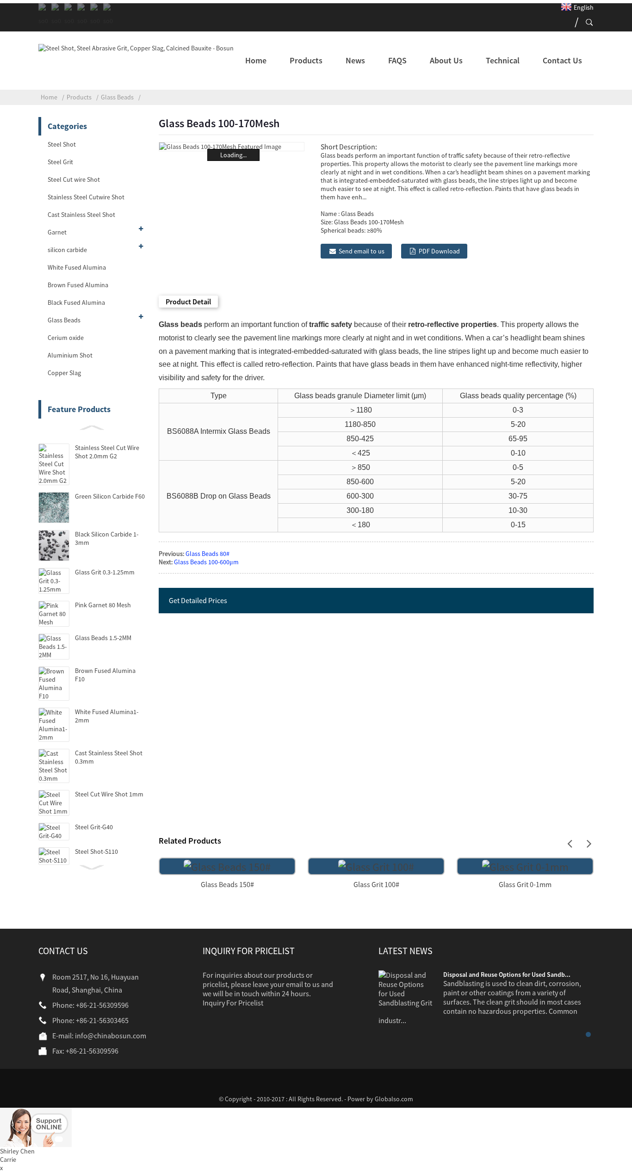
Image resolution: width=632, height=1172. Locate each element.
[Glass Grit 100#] (376, 865)
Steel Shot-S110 (96, 851)
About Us (446, 60)
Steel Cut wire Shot (74, 179)
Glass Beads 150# (227, 884)
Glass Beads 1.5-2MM (103, 638)
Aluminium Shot (70, 355)
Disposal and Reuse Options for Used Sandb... (506, 974)
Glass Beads (117, 97)
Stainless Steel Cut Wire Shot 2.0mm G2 (107, 452)
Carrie (8, 1159)
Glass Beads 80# (207, 553)
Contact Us (562, 60)
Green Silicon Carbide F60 (110, 496)
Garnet (57, 232)
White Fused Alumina (77, 267)
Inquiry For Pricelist (233, 1002)
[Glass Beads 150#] (227, 865)
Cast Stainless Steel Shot (81, 214)
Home (255, 60)
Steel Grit (60, 162)
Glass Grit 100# (376, 884)
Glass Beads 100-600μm (206, 562)
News (355, 60)
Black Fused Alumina (76, 302)
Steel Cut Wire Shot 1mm (109, 794)
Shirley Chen (17, 1151)
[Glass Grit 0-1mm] (525, 865)
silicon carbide (67, 250)
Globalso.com (394, 1099)
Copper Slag (64, 373)
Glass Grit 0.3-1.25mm (105, 572)
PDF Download (439, 251)
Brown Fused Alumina (78, 285)
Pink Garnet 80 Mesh (103, 605)
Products (306, 60)
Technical (503, 60)
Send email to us (361, 251)
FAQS (397, 60)
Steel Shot (62, 144)
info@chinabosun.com (110, 1035)
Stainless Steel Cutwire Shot (86, 197)
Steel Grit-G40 (94, 827)
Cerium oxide (66, 337)
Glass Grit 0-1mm (525, 884)
